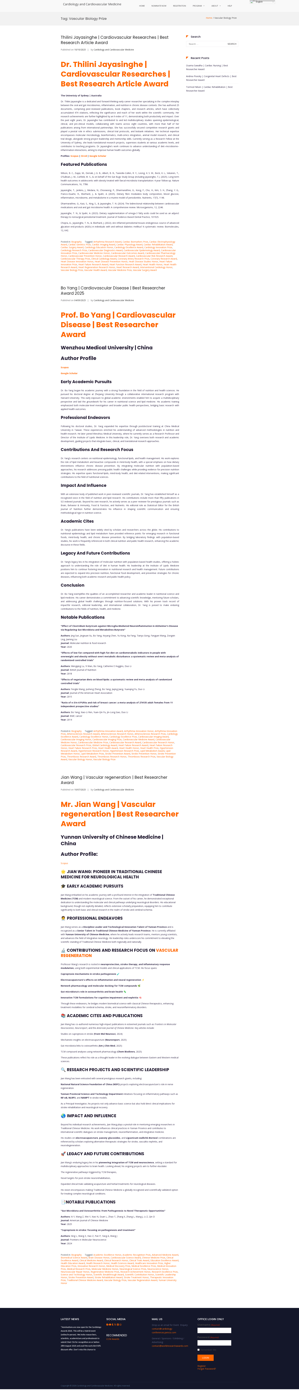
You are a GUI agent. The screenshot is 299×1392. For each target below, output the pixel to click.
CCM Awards (112, 1339)
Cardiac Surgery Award (72, 247)
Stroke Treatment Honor (136, 1277)
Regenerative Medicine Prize (105, 1271)
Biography (76, 241)
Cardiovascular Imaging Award (153, 736)
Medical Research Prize (78, 1268)
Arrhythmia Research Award (107, 241)
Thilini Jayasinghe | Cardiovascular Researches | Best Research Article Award (114, 40)
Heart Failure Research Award (93, 264)
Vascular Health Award (95, 270)
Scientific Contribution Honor (139, 1274)
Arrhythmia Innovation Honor (139, 731)
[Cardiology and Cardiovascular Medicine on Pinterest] (118, 1324)
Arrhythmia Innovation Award (108, 731)
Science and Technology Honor (76, 1274)
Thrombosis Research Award (81, 756)
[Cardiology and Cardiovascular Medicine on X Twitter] (115, 1324)
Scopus (74, 155)
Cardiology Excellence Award (128, 247)
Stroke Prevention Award (117, 753)
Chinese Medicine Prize (153, 1257)
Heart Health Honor (152, 264)
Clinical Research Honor (116, 1260)
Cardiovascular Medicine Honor (94, 253)
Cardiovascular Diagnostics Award (105, 250)
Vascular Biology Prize (72, 270)
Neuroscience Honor (157, 1268)
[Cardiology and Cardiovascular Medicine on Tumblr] (113, 1324)
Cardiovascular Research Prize (76, 745)
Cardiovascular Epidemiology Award (142, 250)
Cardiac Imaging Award (103, 244)
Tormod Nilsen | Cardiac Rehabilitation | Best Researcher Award (209, 88)
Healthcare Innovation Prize (149, 1263)
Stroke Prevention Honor (144, 753)
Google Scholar (97, 155)
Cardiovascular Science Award (126, 1257)
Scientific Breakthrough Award (108, 1274)
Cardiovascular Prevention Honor (85, 255)
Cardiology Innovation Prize (158, 247)
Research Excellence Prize (165, 1271)
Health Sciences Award (122, 1263)
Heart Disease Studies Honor (143, 261)
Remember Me (208, 1349)
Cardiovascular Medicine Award (138, 739)
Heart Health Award (108, 748)
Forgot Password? (206, 1368)
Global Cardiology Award (104, 745)
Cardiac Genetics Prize (79, 244)
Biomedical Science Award (74, 1257)
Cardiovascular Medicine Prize (93, 742)
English (259, 2)
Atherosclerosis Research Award (83, 733)
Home (142, 6)
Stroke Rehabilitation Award (109, 1277)
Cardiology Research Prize (74, 250)
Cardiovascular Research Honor (158, 742)
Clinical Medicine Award (91, 1260)
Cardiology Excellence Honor (93, 736)
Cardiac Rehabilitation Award (158, 244)
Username (208, 1324)
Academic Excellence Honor (107, 1254)
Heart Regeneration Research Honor (96, 267)
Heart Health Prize (149, 748)
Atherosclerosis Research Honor (117, 733)
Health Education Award (73, 1263)
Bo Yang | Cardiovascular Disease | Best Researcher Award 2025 (113, 290)
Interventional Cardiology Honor (156, 267)
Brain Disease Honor (98, 1257)
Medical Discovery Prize (118, 1265)
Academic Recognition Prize (137, 1254)
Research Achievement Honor (135, 1271)
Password (208, 1337)
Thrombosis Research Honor (111, 756)
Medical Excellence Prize (143, 1265)
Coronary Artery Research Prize (133, 258)
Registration (179, 6)
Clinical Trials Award (139, 1260)
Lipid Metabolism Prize (92, 753)
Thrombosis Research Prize (141, 756)
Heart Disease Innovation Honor (77, 261)
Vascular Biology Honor (80, 759)
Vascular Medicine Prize (120, 270)
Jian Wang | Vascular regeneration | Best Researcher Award (114, 780)
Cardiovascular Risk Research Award (154, 255)
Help (230, 6)
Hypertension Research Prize (124, 750)
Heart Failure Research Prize (82, 748)
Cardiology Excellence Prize (123, 736)
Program (197, 6)
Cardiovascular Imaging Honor (76, 739)
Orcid (84, 155)
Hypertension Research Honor (93, 750)
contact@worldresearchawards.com (170, 1345)
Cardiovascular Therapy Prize (75, 258)
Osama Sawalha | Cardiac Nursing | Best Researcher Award (207, 67)
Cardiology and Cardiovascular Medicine (92, 4)
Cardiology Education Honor (99, 247)
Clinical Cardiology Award (103, 258)
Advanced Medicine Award (165, 1254)
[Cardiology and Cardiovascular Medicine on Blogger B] (107, 1324)
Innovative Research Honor (91, 1265)
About (214, 6)
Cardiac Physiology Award (129, 244)
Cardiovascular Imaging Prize (107, 739)
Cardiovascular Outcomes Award (127, 253)
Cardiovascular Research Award (119, 255)
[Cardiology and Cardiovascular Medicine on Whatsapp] (120, 1324)
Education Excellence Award (164, 1260)
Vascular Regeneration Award (142, 1280)
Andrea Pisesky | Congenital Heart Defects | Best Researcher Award (211, 78)
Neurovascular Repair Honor (75, 1271)
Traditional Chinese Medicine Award (85, 1280)
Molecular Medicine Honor (105, 1268)
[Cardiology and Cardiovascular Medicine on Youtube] (110, 1324)
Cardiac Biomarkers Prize (135, 241)
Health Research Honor (98, 1263)
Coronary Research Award (164, 258)
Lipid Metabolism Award (152, 750)
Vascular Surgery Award (145, 270)
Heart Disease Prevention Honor (111, 261)
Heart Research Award (127, 267)
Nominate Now (159, 6)
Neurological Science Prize (132, 1268)
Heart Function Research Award (125, 264)
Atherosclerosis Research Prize (150, 733)
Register (201, 1365)
